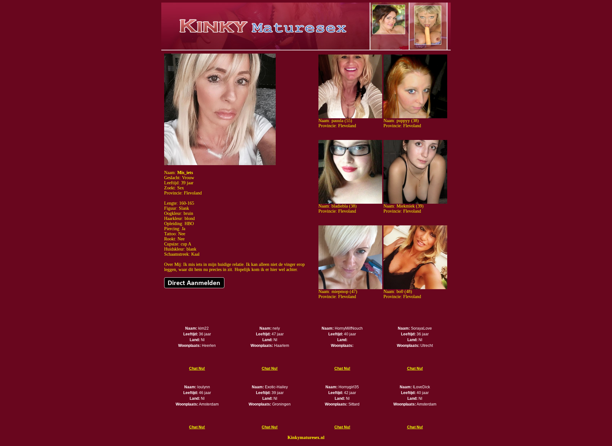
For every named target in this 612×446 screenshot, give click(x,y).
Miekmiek (406, 206)
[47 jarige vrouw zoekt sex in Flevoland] (350, 287)
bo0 (400, 291)
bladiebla (340, 206)
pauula (337, 120)
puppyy (403, 120)
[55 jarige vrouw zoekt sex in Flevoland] (350, 116)
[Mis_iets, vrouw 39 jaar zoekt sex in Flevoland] (220, 163)
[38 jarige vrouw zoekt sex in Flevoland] (415, 116)
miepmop (340, 291)
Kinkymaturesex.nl (306, 437)
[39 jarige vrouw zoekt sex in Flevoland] (415, 202)
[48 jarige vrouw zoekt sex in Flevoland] (415, 287)
